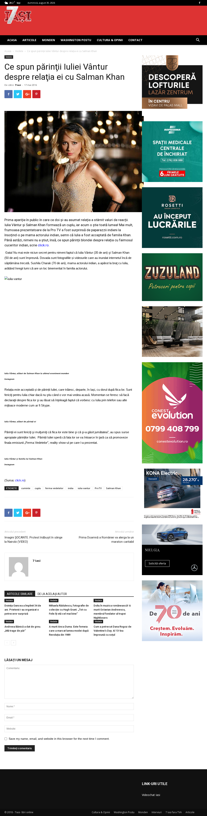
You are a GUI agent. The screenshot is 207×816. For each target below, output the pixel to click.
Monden (48, 40)
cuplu (38, 488)
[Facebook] (199, 3)
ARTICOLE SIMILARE (20, 594)
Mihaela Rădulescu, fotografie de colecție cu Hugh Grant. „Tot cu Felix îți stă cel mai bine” (69, 609)
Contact (135, 40)
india (70, 488)
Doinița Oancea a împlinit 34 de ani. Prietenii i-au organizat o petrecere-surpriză (22, 609)
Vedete (19, 51)
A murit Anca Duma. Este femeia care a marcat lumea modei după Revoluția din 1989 (69, 630)
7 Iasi (18, 84)
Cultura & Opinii (110, 40)
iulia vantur (84, 488)
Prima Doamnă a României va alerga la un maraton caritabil (106, 540)
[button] (198, 40)
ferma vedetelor (54, 488)
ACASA (12, 40)
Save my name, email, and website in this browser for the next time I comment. (59, 738)
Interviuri (157, 812)
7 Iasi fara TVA (174, 812)
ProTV (98, 488)
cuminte (25, 488)
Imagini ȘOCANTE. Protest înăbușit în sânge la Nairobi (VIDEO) (33, 540)
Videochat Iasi (151, 795)
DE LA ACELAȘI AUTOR (52, 594)
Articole (29, 40)
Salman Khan (113, 488)
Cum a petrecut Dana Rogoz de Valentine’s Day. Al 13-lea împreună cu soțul (112, 630)
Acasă (7, 51)
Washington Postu (76, 40)
